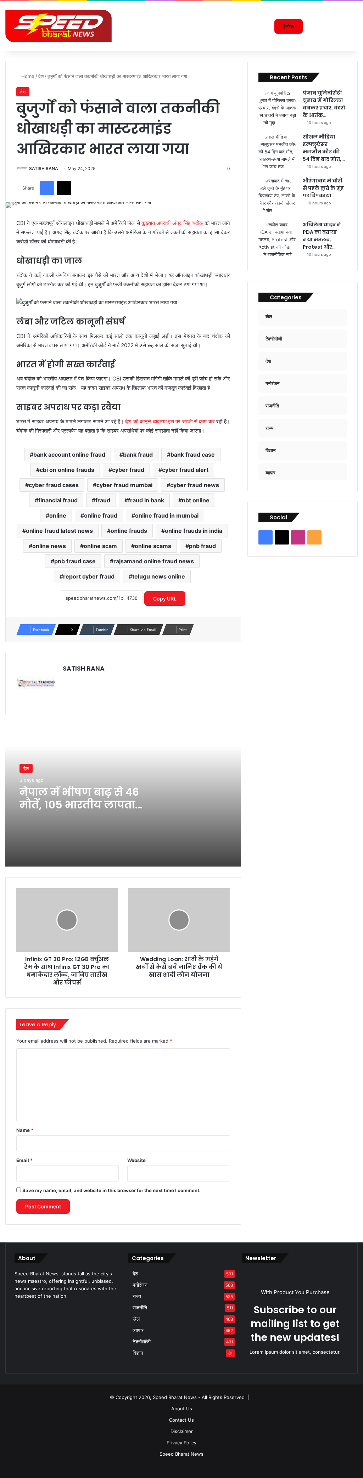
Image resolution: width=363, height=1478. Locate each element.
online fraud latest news (59, 530)
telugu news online (158, 576)
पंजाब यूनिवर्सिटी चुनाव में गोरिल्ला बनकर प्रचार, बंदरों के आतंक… (324, 104)
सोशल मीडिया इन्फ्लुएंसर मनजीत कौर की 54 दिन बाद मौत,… (324, 148)
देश (41, 76)
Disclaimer (182, 1431)
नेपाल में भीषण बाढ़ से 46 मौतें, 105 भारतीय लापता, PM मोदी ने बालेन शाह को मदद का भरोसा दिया (80, 811)
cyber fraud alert (185, 469)
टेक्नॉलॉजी (142, 1341)
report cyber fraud (89, 576)
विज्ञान (138, 1353)
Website (136, 1160)
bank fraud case (193, 454)
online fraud (100, 515)
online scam (100, 545)
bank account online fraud (69, 454)
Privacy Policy (181, 1442)
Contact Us (181, 1420)
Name (24, 1130)
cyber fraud (128, 469)
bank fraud (138, 454)
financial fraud (58, 500)
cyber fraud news (194, 485)
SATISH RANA (43, 168)
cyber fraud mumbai (124, 485)
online (57, 515)
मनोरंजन (140, 1285)
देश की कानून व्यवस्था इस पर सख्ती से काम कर (170, 421)
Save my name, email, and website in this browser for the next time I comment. (111, 1190)
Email (24, 1160)
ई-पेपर (288, 26)
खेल (136, 1319)
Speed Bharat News (181, 1454)
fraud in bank (146, 500)
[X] (27, 1309)
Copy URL (165, 599)
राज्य (137, 1296)
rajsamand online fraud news (153, 561)
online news (49, 545)
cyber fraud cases (54, 485)
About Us (181, 1408)
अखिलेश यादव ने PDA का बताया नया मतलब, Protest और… (322, 235)
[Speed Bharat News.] (58, 26)
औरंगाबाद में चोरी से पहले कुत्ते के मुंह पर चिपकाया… (323, 188)
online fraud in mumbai (167, 515)
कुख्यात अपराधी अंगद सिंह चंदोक (172, 223)
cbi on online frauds (67, 469)
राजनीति (140, 1307)
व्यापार (138, 1330)
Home (27, 76)
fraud (102, 500)
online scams (153, 545)
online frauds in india (193, 530)
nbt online (196, 500)
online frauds (129, 530)
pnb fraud (202, 545)
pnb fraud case (75, 561)
